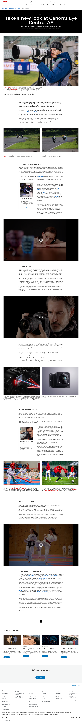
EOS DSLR (29, 111)
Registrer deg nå (40, 677)
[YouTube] (79, 717)
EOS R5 (57, 196)
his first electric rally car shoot (50, 575)
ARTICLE (5, 646)
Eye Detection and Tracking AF (53, 111)
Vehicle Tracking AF (43, 578)
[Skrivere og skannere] (40, 4)
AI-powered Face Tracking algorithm (18, 488)
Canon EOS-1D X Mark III (41, 591)
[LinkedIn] (73, 717)
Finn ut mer (7, 657)
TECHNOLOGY (41, 14)
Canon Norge (4, 717)
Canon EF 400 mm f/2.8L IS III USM (51, 490)
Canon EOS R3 (8, 87)
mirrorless (35, 111)
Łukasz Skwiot (14, 89)
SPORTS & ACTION (45, 646)
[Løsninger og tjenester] (51, 4)
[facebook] (68, 717)
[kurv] (79, 2)
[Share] (41, 621)
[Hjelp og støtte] (58, 4)
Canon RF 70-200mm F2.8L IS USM (29, 491)
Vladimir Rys (31, 575)
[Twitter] (76, 717)
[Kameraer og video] (24, 4)
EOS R (44, 192)
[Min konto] (76, 2)
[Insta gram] (71, 717)
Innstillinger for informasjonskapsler (51, 714)
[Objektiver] (30, 4)
